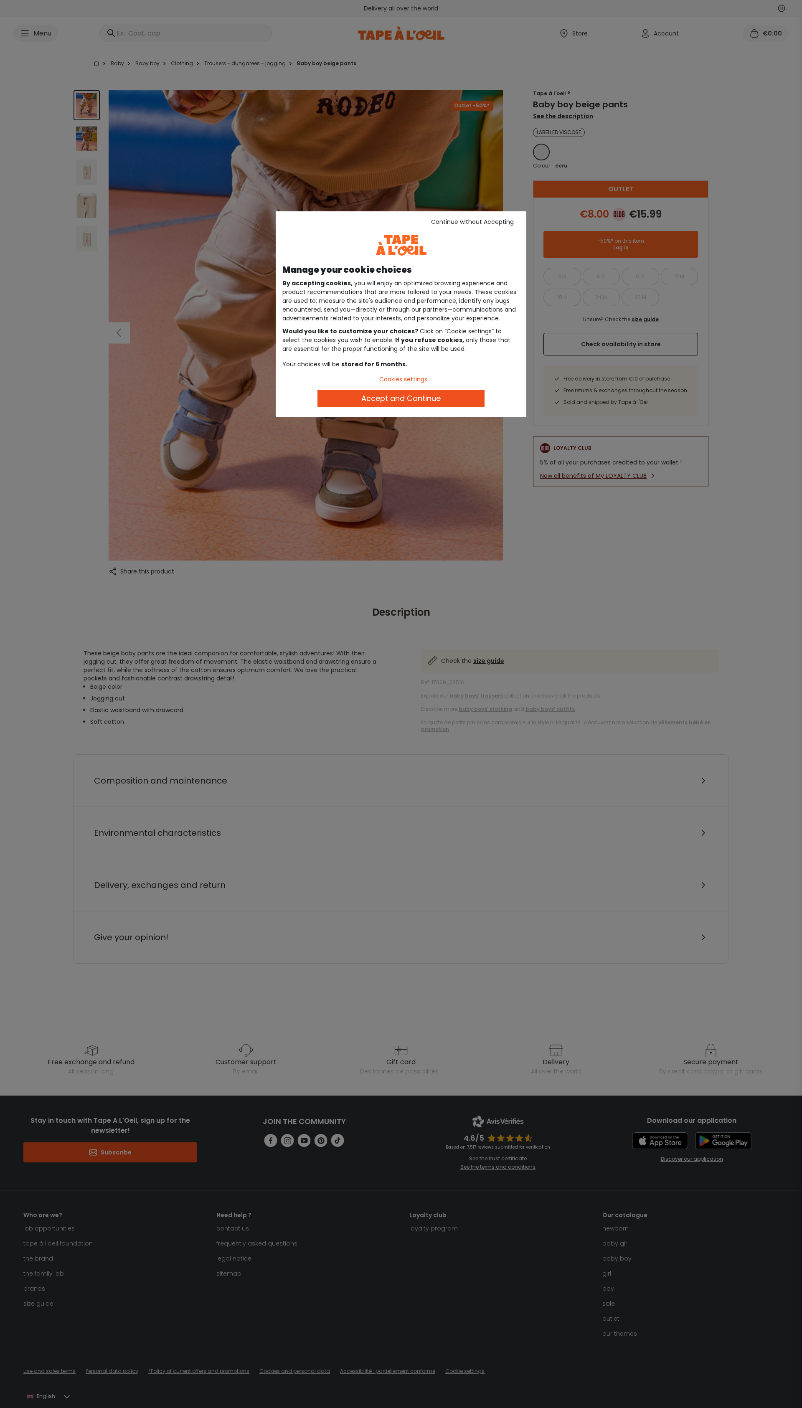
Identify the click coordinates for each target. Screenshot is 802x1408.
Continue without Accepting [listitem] (472, 222)
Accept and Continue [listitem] (401, 398)
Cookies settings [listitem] (403, 379)
